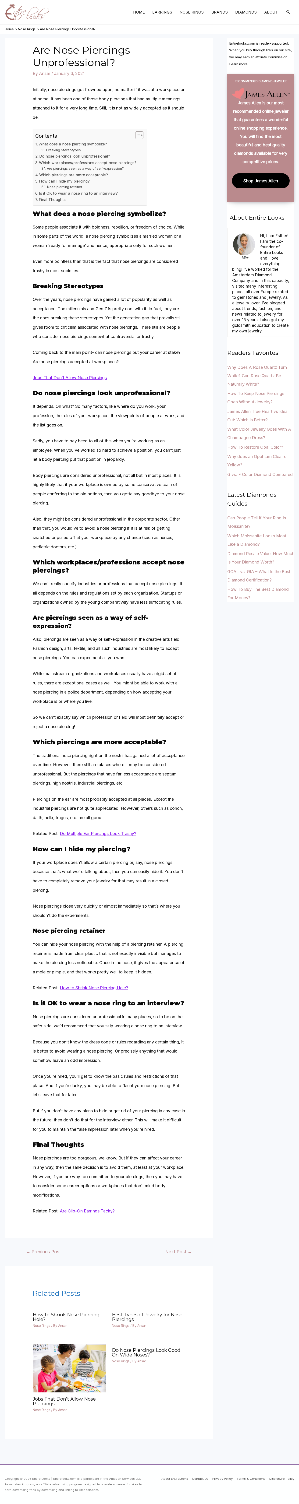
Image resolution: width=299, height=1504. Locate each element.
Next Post (178, 1251)
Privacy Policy (222, 1478)
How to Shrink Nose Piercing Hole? (94, 987)
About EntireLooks (174, 1478)
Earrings (162, 12)
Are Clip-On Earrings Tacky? (87, 1210)
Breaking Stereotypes (63, 150)
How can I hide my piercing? (64, 181)
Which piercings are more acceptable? (73, 175)
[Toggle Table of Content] (137, 135)
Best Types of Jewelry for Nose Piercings (147, 1317)
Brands (219, 12)
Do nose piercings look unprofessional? (74, 156)
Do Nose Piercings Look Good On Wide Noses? (146, 1352)
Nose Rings (192, 12)
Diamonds (246, 12)
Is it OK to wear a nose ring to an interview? (78, 193)
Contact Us (200, 1478)
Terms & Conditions (251, 1478)
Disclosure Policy (281, 1478)
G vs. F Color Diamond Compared (260, 474)
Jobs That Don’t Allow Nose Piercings (70, 377)
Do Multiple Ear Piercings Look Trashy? (98, 833)
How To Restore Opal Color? (255, 447)
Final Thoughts (52, 199)
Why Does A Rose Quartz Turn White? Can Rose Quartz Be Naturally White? (257, 376)
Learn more (238, 64)
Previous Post (43, 1251)
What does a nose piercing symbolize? (73, 144)
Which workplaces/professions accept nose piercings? (87, 162)
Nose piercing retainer (64, 187)
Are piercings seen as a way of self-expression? (85, 168)
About (271, 12)
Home (139, 12)
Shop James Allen (260, 180)
